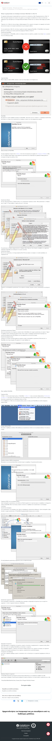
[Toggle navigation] (49, 3)
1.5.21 (6, 397)
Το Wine (26, 395)
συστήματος (39, 153)
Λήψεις (44, 33)
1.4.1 (29, 395)
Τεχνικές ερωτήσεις (18, 7)
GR (42, 2)
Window (44, 153)
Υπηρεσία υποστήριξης (7, 7)
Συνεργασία (26, 735)
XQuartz (18, 153)
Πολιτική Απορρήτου (26, 730)
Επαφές (26, 733)
